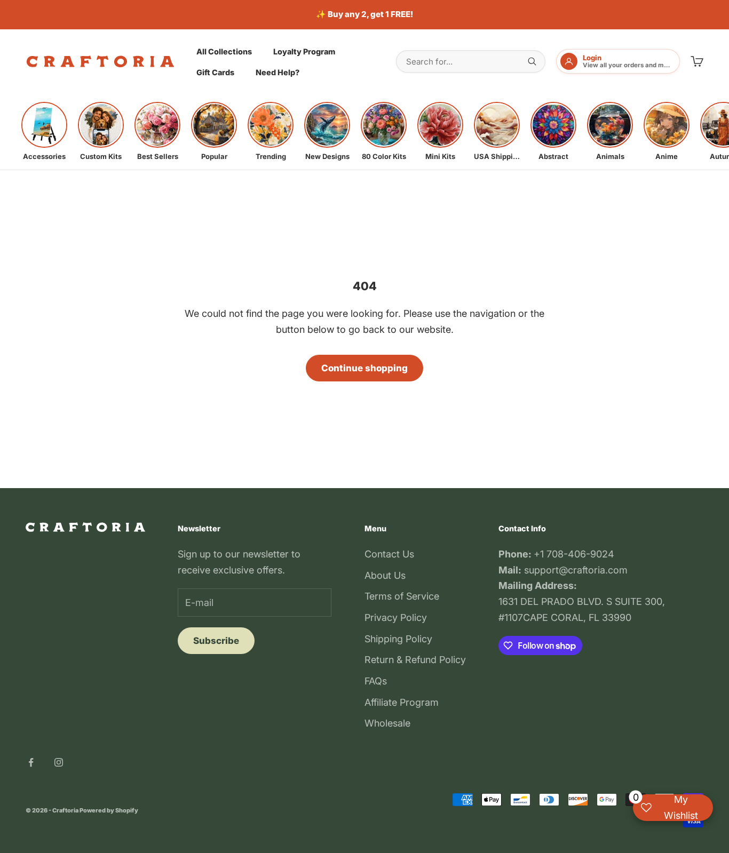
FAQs (375, 681)
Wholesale (387, 723)
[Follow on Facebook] (31, 762)
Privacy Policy (395, 617)
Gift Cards (215, 72)
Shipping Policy (398, 638)
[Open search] (532, 61)
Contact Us (389, 554)
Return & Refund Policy (415, 659)
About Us (385, 575)
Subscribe (216, 640)
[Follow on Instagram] (58, 762)
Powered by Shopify (109, 810)
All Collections (224, 50)
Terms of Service (401, 596)
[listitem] (44, 131)
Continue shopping (364, 368)
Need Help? (277, 72)
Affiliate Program (401, 702)
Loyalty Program (304, 50)
